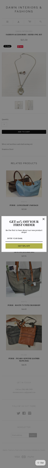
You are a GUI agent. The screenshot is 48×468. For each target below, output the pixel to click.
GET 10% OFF (24, 246)
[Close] (44, 219)
